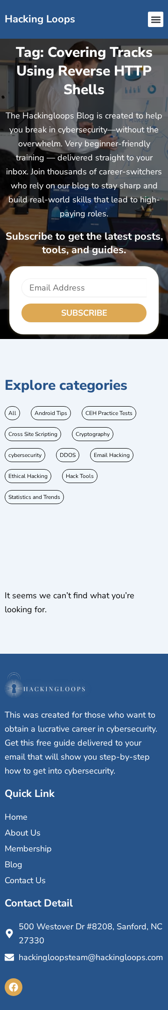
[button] (155, 19)
